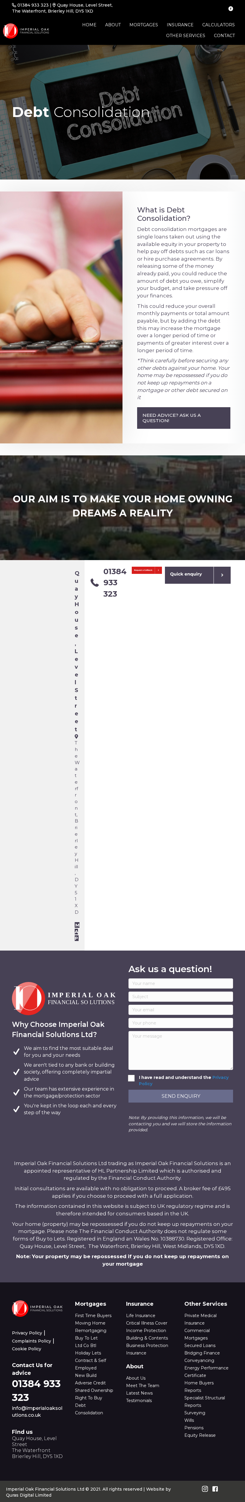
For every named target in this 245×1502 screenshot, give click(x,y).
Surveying (194, 1413)
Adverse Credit (90, 1383)
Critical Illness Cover (146, 1323)
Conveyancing (199, 1360)
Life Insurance (140, 1315)
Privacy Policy (27, 1333)
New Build (86, 1375)
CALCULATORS (218, 25)
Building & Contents (147, 1338)
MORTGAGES (143, 25)
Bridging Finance (202, 1353)
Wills (189, 1420)
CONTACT (224, 35)
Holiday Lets (88, 1353)
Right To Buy (88, 1398)
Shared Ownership (94, 1390)
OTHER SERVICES (185, 35)
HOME (89, 25)
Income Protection (146, 1330)
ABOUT (113, 25)
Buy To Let (86, 1338)
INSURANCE (180, 25)
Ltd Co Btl (85, 1345)
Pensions (193, 1427)
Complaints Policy (31, 1341)
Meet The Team (142, 1385)
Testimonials (139, 1400)
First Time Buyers (93, 1315)
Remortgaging (90, 1330)
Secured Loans (199, 1345)
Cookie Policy (26, 1349)
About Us (136, 1378)
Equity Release (200, 1435)
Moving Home (90, 1323)
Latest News (139, 1393)
